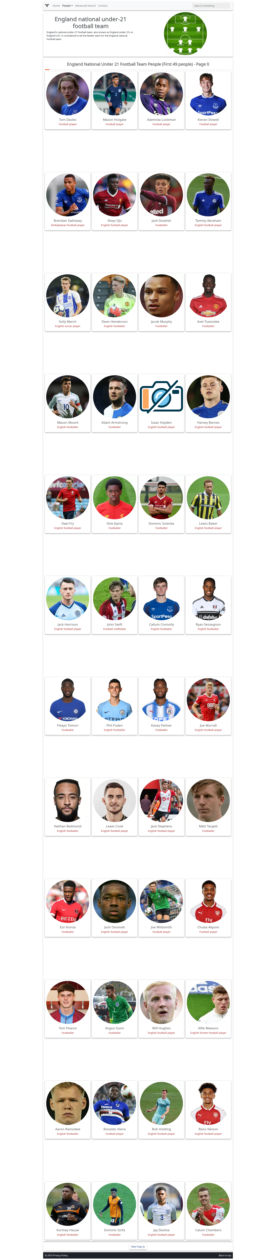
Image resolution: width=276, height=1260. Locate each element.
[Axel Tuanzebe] (208, 295)
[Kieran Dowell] (208, 93)
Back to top (225, 1255)
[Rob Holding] (161, 1103)
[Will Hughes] (161, 1002)
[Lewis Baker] (208, 497)
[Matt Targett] (208, 800)
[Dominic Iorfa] (114, 1204)
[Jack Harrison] (67, 598)
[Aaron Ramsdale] (67, 1103)
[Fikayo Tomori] (67, 699)
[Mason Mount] (67, 396)
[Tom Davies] (67, 93)
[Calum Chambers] (208, 1204)
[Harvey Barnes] (208, 396)
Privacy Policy (60, 1255)
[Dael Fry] (67, 497)
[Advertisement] (138, 151)
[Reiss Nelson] (208, 1103)
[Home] (47, 6)
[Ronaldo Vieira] (114, 1103)
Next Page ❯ (138, 1246)
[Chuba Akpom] (208, 901)
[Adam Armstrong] (114, 396)
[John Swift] (114, 598)
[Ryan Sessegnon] (208, 598)
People (66, 5)
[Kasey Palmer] (161, 699)
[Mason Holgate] (114, 93)
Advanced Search (85, 5)
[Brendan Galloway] (67, 194)
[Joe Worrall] (208, 699)
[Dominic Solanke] (161, 497)
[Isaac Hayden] (161, 396)
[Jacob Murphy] (161, 295)
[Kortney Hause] (67, 1204)
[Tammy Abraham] (208, 194)
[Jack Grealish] (161, 194)
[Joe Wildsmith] (161, 901)
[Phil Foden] (114, 699)
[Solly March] (67, 295)
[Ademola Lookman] (161, 93)
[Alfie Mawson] (208, 1002)
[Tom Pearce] (67, 1002)
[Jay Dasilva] (161, 1204)
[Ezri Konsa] (67, 901)
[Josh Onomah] (114, 901)
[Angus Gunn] (114, 1002)
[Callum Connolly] (161, 598)
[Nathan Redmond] (67, 800)
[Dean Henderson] (114, 295)
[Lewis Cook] (114, 800)
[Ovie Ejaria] (114, 497)
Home (56, 5)
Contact (103, 5)
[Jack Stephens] (161, 800)
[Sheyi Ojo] (114, 194)
